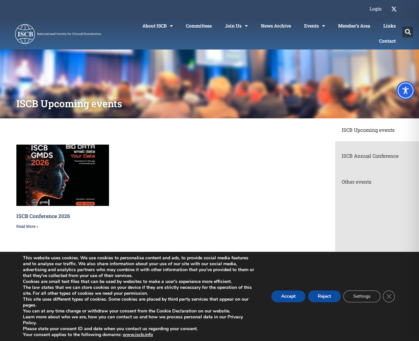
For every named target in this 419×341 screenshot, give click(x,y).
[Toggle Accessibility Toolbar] (405, 90)
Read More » (27, 226)
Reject (324, 296)
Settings (362, 296)
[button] (407, 32)
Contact (387, 41)
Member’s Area (354, 26)
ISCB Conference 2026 (43, 215)
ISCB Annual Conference (370, 155)
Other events (356, 181)
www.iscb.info (138, 334)
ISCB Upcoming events (368, 130)
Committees (199, 26)
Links (389, 26)
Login (376, 9)
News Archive (276, 26)
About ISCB (154, 26)
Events (311, 26)
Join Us (233, 26)
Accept (288, 296)
